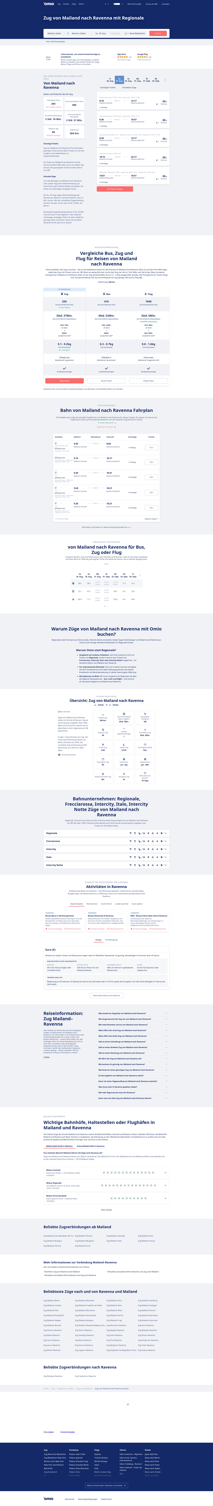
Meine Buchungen (134, 4)
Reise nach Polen (152, 1465)
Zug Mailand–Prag (114, 1320)
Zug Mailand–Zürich (114, 1315)
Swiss (96, 1465)
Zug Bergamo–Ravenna (116, 1345)
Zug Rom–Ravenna (146, 1325)
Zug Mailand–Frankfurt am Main (88, 1305)
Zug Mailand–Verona (52, 1246)
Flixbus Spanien (76, 1458)
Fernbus (66, 4)
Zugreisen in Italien (66, 1388)
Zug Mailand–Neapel (52, 1320)
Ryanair (97, 1454)
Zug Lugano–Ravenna (84, 1350)
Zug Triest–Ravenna (146, 1345)
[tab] (108, 87)
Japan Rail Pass (151, 1454)
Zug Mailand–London (52, 1305)
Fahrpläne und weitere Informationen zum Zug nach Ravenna (70, 1275)
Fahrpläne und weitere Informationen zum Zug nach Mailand (133, 1271)
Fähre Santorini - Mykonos (131, 1454)
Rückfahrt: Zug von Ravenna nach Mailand (62, 1271)
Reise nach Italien (152, 1468)
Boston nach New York (54, 1461)
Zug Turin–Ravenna (51, 1340)
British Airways (100, 1461)
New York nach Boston (54, 1465)
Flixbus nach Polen (77, 1454)
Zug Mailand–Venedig (115, 1236)
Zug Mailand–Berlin (51, 1300)
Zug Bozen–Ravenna (146, 1335)
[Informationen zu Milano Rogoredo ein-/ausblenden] (165, 1185)
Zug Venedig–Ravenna (84, 1335)
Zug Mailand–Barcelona (85, 1310)
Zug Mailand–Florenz (84, 1236)
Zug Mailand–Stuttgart (147, 1305)
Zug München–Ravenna (116, 1325)
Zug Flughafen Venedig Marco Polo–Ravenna (125, 1350)
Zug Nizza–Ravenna (83, 1340)
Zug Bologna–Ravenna (147, 1330)
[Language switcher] (118, 4)
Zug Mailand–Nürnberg (148, 1315)
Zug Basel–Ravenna (51, 1335)
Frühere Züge (62, 519)
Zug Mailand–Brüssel (52, 1325)
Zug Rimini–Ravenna (51, 1350)
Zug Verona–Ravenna (84, 1345)
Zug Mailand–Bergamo (84, 1241)
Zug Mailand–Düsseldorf (53, 1315)
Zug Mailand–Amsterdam (85, 1315)
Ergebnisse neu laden (105, 427)
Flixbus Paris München (79, 1468)
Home (46, 1388)
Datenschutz (106, 1499)
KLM (96, 1468)
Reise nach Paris (152, 1461)
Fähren (81, 4)
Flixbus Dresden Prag (78, 1461)
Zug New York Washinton (55, 1454)
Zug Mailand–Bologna (52, 1241)
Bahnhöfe (48, 1468)
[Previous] (73, 575)
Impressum (69, 1499)
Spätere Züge (150, 519)
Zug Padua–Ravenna (146, 1350)
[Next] (165, 80)
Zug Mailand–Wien (114, 1310)
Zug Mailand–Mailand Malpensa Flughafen (93, 1325)
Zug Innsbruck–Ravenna (148, 1340)
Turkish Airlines (101, 1458)
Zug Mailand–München (84, 1300)
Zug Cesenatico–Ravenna (85, 1376)
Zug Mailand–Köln (114, 1241)
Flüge (74, 4)
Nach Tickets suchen (53, 107)
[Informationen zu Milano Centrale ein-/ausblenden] (165, 1172)
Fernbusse (73, 1450)
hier (129, 527)
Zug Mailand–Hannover (148, 1320)
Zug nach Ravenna (84, 1388)
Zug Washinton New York (55, 1458)
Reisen (148, 1450)
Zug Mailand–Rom (145, 1236)
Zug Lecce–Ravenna (51, 1345)
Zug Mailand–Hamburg (147, 1300)
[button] (102, 33)
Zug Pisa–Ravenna (114, 1340)
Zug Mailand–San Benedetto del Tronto (59, 1236)
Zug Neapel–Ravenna (115, 1330)
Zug (59, 4)
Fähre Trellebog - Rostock (131, 1464)
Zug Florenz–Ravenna (52, 1330)
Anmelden (166, 4)
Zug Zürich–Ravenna (83, 1330)
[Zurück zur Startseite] (50, 4)
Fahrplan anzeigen (53, 135)
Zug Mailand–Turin (83, 1246)
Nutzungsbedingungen (88, 1499)
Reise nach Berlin (152, 1458)
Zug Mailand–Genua (146, 1241)
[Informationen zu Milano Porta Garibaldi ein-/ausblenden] (165, 1198)
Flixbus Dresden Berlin (79, 1465)
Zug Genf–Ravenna (114, 1335)
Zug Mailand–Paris (114, 1300)
